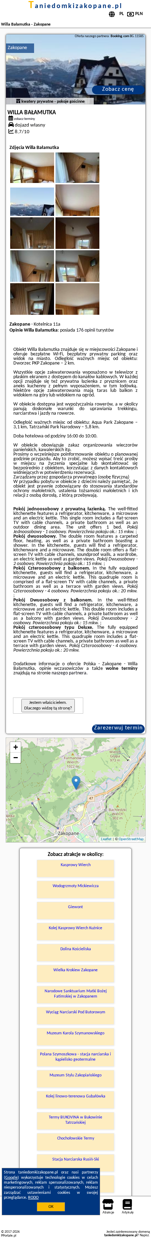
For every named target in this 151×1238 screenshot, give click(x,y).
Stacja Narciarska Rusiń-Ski (75, 1159)
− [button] (15, 757)
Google (11, 1178)
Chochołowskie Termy (75, 1138)
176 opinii (85, 330)
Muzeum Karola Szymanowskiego (75, 1033)
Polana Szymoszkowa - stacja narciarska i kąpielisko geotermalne (75, 1056)
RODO (33, 1198)
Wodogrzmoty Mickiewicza (76, 886)
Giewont (75, 907)
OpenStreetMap (131, 839)
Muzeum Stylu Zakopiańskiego (75, 1075)
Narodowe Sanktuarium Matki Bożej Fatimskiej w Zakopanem (76, 993)
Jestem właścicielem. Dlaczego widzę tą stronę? (48, 705)
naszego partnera (69, 673)
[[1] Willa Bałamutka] (75, 69)
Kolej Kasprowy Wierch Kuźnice (75, 928)
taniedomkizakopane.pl (75, 6)
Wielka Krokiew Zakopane (75, 970)
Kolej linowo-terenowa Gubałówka (75, 1096)
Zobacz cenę (118, 89)
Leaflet (106, 839)
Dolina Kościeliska (75, 949)
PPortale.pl (8, 1236)
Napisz (144, 1235)
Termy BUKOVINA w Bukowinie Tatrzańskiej (75, 1119)
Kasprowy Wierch (76, 865)
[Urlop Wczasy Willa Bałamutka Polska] (41, 175)
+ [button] (15, 747)
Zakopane (17, 47)
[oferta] (18, 102)
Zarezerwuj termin (118, 728)
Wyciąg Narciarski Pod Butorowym (75, 1012)
